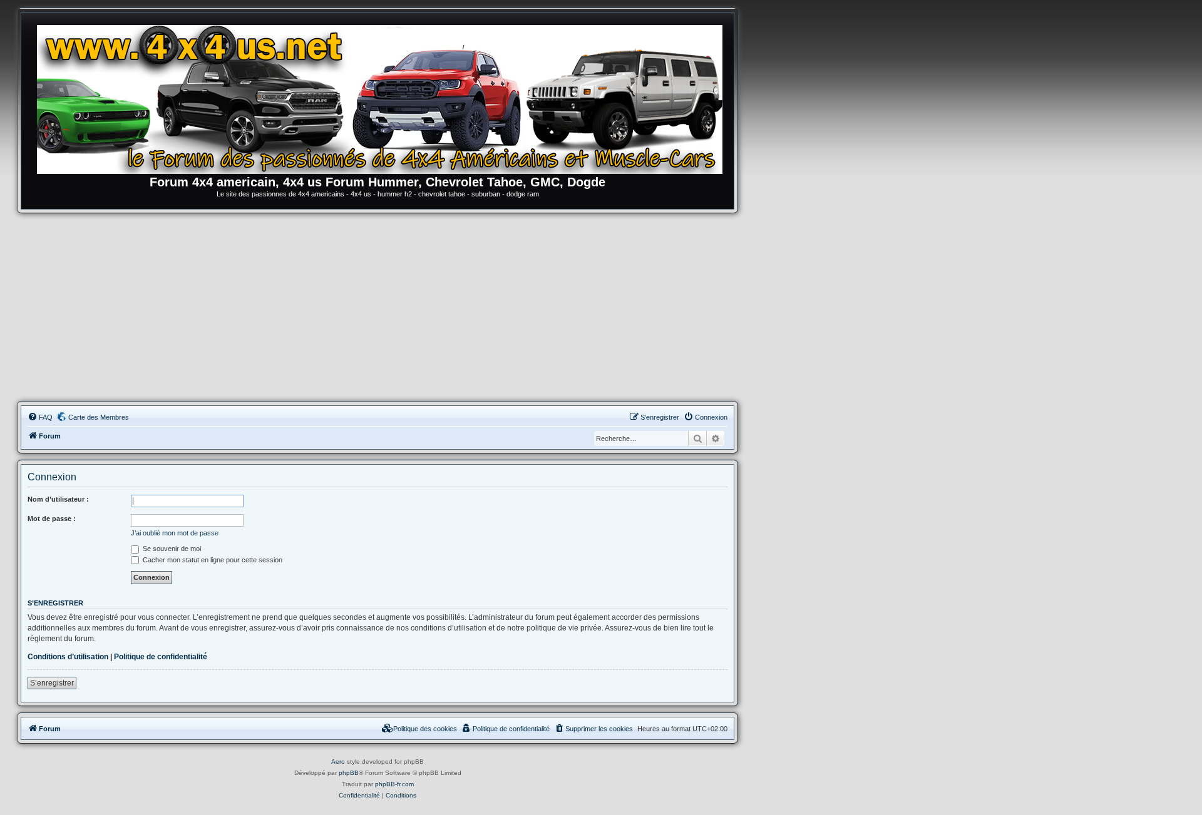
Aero (338, 761)
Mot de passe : (52, 518)
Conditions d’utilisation (68, 656)
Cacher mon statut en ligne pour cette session (211, 560)
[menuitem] (40, 417)
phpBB (349, 772)
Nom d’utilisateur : (58, 499)
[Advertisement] (377, 307)
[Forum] (384, 97)
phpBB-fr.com (394, 784)
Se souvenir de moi (171, 548)
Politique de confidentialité (160, 656)
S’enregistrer (52, 683)
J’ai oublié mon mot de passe (174, 533)
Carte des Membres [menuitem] (98, 417)
